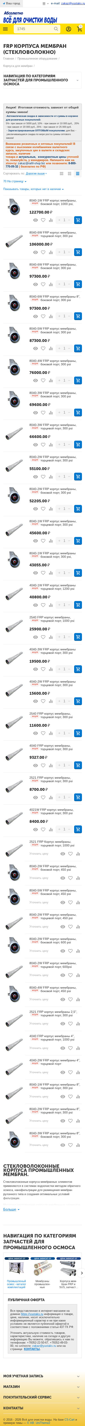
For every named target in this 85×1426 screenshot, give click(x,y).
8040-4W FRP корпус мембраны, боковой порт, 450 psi (52, 989)
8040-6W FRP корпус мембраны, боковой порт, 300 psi (52, 266)
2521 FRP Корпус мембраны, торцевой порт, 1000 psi (51, 843)
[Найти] (56, 29)
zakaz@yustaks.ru (44, 1345)
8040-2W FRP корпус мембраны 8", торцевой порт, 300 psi (54, 1110)
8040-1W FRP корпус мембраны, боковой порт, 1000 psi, (52, 202)
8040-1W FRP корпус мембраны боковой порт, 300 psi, (52, 554)
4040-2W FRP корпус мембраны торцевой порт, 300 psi (52, 683)
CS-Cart (70, 1419)
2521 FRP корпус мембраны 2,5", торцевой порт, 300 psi (53, 1013)
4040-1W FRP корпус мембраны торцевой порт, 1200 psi (52, 586)
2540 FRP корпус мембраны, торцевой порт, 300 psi (51, 715)
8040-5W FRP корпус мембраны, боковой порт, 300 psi (52, 330)
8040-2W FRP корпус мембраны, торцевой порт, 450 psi (52, 916)
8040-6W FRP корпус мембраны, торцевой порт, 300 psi (52, 234)
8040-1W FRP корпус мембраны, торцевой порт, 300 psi (52, 522)
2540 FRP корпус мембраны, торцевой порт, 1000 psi (51, 619)
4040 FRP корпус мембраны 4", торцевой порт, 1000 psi (52, 1037)
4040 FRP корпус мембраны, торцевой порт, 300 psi (51, 747)
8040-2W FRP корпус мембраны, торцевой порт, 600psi (52, 964)
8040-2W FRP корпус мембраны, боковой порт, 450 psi (52, 867)
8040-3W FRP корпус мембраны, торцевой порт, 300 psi (52, 426)
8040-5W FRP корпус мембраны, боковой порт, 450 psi (52, 892)
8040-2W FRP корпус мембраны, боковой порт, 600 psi (52, 940)
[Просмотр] (35, 220)
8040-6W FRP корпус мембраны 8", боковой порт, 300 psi (54, 298)
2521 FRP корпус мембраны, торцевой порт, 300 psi (51, 779)
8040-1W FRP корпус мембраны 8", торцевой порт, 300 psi (54, 1086)
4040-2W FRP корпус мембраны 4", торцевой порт (54, 1062)
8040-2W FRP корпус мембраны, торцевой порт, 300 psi (52, 458)
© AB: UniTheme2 (38, 1422)
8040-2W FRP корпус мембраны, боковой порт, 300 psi (52, 490)
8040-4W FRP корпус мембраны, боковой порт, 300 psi (52, 362)
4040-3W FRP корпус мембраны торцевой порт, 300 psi (52, 651)
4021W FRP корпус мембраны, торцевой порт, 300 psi (51, 811)
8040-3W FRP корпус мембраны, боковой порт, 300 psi (52, 394)
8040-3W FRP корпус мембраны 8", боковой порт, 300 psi (54, 1134)
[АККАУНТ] (68, 29)
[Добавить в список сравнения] (51, 220)
